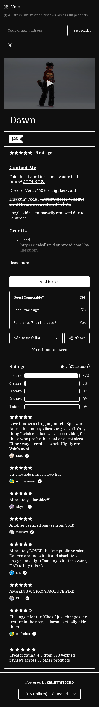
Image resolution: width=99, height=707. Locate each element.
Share (80, 338)
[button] (49, 83)
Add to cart (50, 282)
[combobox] (36, 338)
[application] (49, 83)
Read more (19, 263)
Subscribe (82, 30)
